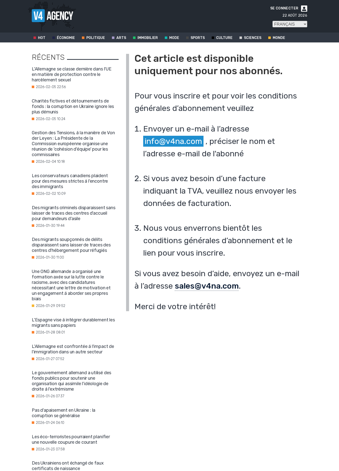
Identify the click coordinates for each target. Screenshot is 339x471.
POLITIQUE (95, 38)
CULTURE (224, 38)
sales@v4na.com (207, 286)
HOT (41, 38)
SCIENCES (252, 38)
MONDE (279, 38)
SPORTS (198, 38)
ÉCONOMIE (66, 38)
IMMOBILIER (147, 38)
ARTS (121, 38)
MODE (174, 38)
